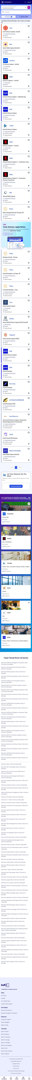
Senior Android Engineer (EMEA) (11, 338)
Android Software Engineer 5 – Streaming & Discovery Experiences (14, 179)
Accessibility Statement (16, 1061)
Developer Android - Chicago (10, 257)
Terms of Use (16, 1068)
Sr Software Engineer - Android (11, 64)
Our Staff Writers (5, 1001)
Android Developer (7, 371)
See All (29, 498)
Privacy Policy (16, 1066)
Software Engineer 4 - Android (10, 80)
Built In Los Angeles (6, 1045)
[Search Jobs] (28, 7)
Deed (8, 588)
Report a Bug (4, 1025)
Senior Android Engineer (9, 306)
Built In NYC (4, 1048)
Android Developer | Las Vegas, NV (11, 273)
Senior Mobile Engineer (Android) (11, 48)
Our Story (3, 995)
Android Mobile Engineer (9, 196)
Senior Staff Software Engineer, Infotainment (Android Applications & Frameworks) (14, 421)
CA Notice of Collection (16, 1073)
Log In (29, 2)
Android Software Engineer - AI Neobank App (14, 97)
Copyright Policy (16, 1063)
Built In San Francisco (7, 1051)
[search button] (25, 2)
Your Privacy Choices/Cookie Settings (16, 1070)
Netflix (9, 538)
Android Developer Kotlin (9, 404)
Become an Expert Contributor (9, 1013)
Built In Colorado (5, 1042)
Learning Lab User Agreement (16, 1058)
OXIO (8, 612)
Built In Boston (5, 1034)
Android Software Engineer (10, 113)
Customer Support (6, 1019)
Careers (3, 998)
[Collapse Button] (28, 37)
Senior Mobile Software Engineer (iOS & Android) (15, 322)
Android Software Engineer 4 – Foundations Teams (16, 162)
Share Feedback (5, 1022)
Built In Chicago (5, 1040)
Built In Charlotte (5, 1037)
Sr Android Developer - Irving (10, 290)
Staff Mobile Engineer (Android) (11, 454)
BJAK (9, 637)
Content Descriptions (6, 1004)
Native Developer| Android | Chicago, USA (13, 212)
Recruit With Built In (6, 1010)
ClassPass (10, 514)
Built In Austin (5, 1031)
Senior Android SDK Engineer (10, 438)
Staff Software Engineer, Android (11, 31)
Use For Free (9, 234)
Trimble (9, 563)
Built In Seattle (5, 1053)
